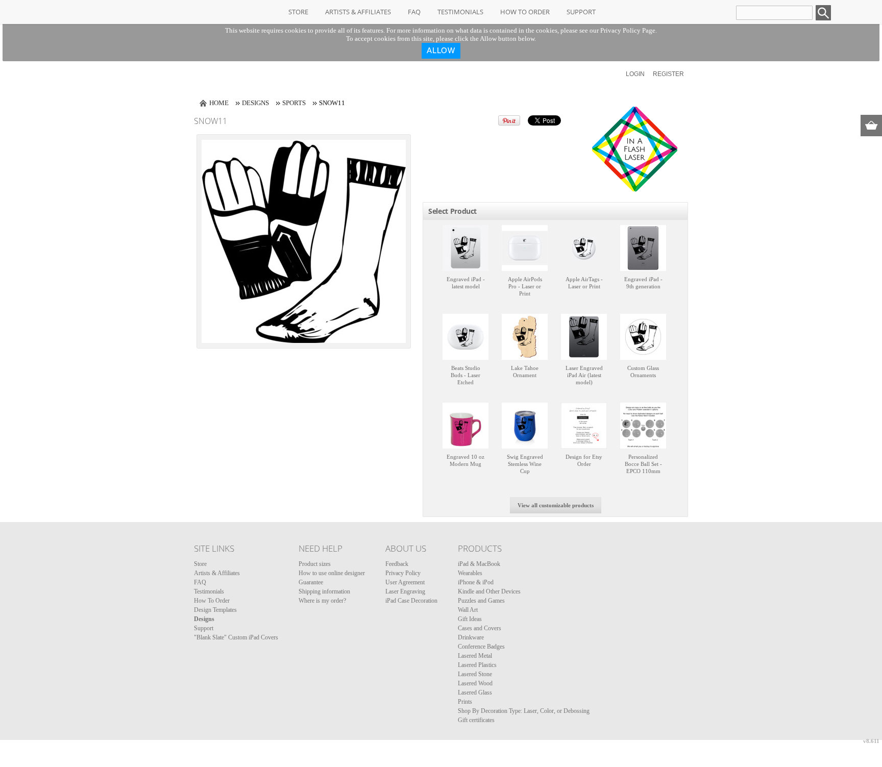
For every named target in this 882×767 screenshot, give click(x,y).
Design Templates (215, 609)
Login (635, 74)
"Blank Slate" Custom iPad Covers (236, 637)
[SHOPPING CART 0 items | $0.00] (871, 125)
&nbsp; (465, 248)
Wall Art (468, 609)
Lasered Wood (475, 683)
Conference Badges (481, 646)
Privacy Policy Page (627, 30)
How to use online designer (332, 573)
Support (581, 11)
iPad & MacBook (479, 563)
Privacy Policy (403, 573)
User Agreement (405, 582)
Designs (255, 103)
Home (219, 103)
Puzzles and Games (481, 600)
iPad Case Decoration (411, 600)
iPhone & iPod (476, 582)
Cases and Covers (479, 628)
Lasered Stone (475, 674)
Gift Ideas (470, 619)
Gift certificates (476, 720)
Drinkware (471, 637)
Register (668, 74)
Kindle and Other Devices (489, 591)
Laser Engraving (405, 591)
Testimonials (460, 11)
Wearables (470, 573)
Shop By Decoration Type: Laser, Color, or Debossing (524, 710)
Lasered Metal (475, 655)
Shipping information (324, 591)
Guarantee (311, 582)
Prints (465, 701)
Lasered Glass (475, 692)
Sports (294, 103)
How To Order (525, 11)
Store (298, 11)
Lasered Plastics (477, 665)
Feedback (396, 563)
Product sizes (315, 563)
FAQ (414, 11)
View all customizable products (556, 505)
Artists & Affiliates (358, 11)
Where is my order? (322, 600)
